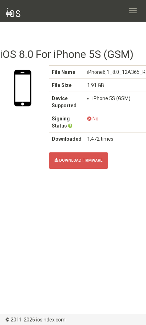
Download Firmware (80, 160)
